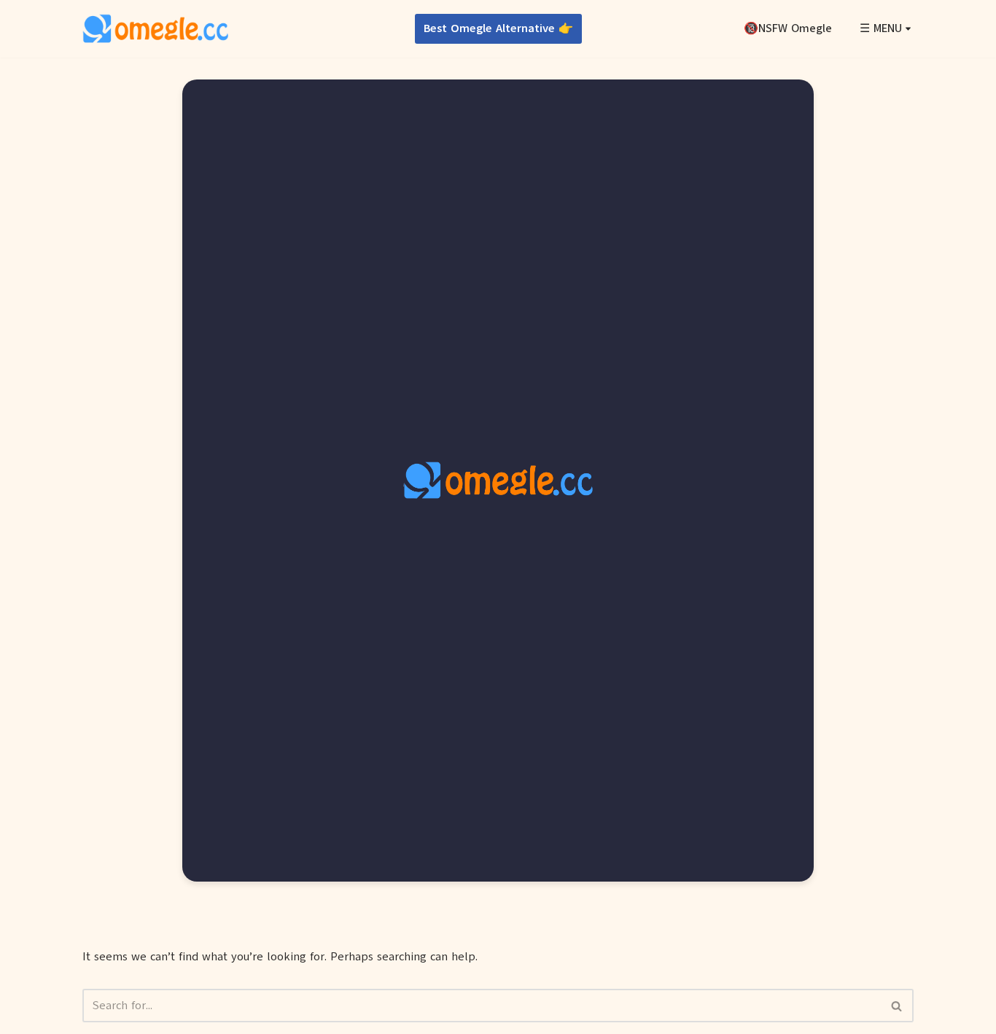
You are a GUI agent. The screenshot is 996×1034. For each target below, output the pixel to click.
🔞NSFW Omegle (788, 28)
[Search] (897, 1005)
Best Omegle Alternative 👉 (498, 28)
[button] (908, 28)
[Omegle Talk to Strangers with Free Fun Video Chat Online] (155, 28)
